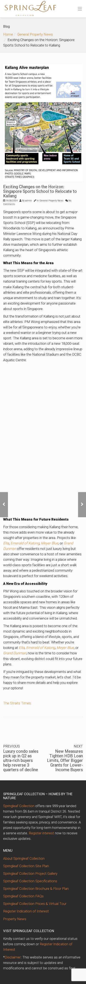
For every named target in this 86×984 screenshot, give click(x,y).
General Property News (35, 34)
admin (28, 200)
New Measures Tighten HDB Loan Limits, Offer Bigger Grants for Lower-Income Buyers (65, 760)
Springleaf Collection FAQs (23, 896)
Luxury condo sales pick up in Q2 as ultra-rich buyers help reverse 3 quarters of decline (20, 760)
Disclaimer (13, 957)
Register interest (41, 833)
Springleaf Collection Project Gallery (30, 873)
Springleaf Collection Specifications (30, 881)
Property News (14, 919)
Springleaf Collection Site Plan (26, 866)
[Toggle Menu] (80, 9)
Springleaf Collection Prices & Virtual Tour (34, 904)
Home (8, 34)
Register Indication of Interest (26, 911)
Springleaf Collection (18, 806)
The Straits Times (17, 703)
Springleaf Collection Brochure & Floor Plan (36, 888)
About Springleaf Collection (24, 858)
